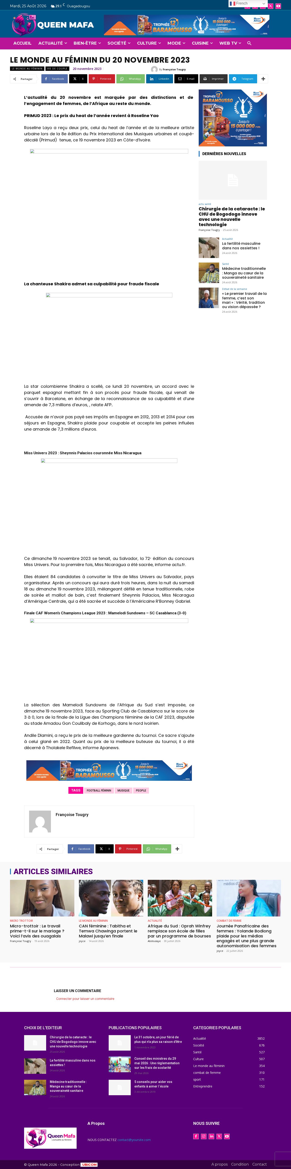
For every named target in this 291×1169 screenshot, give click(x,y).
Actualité (227, 238)
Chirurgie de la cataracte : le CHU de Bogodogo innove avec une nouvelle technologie (232, 216)
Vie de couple (57, 68)
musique (124, 790)
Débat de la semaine (234, 289)
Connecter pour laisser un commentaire (85, 999)
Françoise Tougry (174, 69)
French (241, 3)
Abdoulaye (154, 941)
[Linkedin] (211, 1136)
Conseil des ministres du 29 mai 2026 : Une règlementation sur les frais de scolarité (157, 1063)
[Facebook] (196, 1136)
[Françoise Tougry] (155, 69)
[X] (270, 6)
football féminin (99, 790)
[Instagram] (203, 1136)
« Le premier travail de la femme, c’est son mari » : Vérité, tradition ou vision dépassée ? (244, 300)
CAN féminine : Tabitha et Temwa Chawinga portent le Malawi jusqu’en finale (108, 931)
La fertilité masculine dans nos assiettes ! (241, 245)
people (141, 790)
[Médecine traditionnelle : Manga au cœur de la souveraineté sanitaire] (209, 273)
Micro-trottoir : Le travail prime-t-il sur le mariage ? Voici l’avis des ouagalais (37, 931)
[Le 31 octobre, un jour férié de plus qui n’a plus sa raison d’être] (120, 1043)
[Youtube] (278, 6)
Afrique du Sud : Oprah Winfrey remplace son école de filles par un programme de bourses (179, 931)
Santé (225, 264)
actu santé (205, 204)
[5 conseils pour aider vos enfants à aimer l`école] (120, 1087)
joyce (82, 941)
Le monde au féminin (27, 68)
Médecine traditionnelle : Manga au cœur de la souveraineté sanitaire (244, 273)
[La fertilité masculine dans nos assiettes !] (209, 247)
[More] (263, 78)
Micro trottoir (21, 920)
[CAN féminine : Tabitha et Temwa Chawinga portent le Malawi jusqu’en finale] (111, 898)
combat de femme (229, 920)
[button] (249, 43)
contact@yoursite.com (134, 1140)
